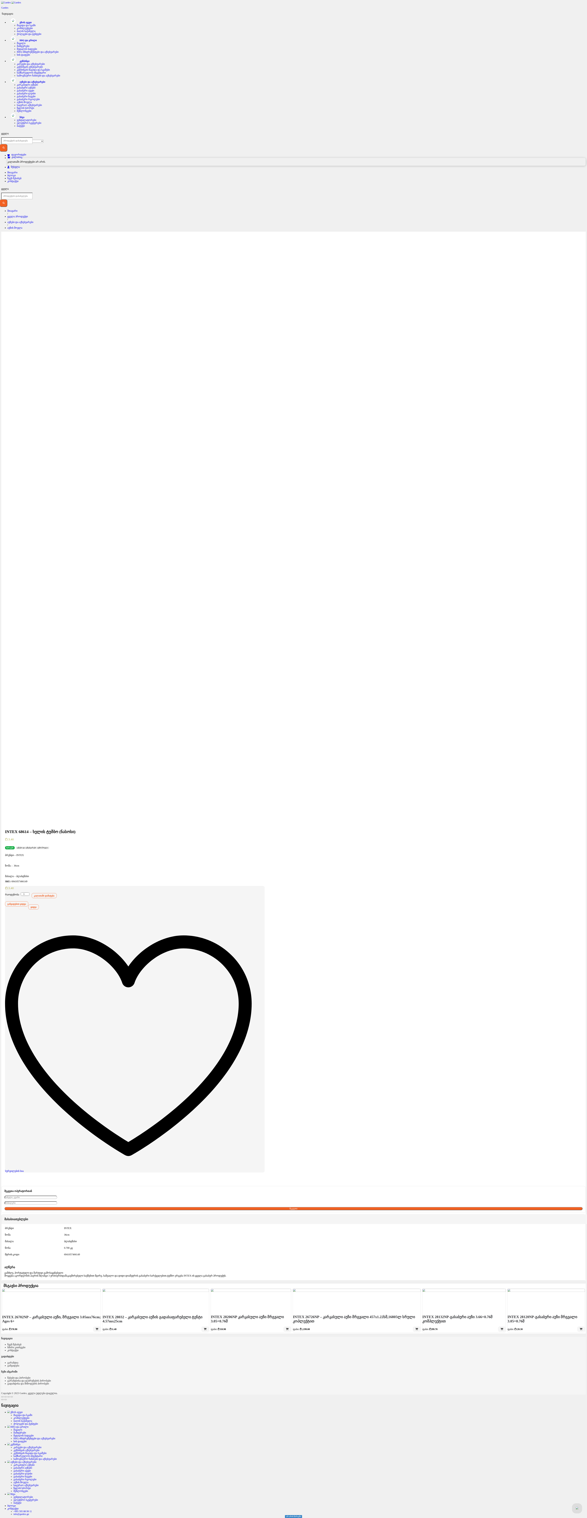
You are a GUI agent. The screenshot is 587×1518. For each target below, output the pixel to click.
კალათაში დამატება (44, 895)
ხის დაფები (23, 54)
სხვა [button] (21, 117)
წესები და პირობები (18, 1377)
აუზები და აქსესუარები (26, 848)
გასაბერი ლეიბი (26, 93)
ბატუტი (21, 126)
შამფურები (23, 46)
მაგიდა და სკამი (26, 25)
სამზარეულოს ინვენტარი (31, 72)
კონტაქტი (12, 181)
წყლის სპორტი (25, 108)
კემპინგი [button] (24, 61)
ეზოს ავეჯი (16, 1412)
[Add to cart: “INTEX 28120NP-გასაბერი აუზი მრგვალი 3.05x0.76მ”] (581, 1329)
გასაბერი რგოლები (28, 99)
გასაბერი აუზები (26, 87)
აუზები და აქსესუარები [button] (32, 82)
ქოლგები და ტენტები (29, 34)
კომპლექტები (25, 28)
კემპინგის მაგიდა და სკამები (33, 69)
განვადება (13, 1365)
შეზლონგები (24, 111)
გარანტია (12, 1362)
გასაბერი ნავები (26, 96)
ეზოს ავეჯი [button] (25, 22)
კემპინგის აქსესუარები (30, 67)
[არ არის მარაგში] (51, 1300)
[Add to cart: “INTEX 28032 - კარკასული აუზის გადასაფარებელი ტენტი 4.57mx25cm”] (205, 1329)
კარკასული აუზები (27, 84)
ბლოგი (11, 175)
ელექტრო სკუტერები (29, 123)
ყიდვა (34, 907)
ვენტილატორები (26, 120)
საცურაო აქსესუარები (29, 105)
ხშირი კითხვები (16, 1347)
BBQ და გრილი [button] (28, 40)
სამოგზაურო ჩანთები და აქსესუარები (38, 75)
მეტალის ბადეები (27, 49)
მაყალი (21, 43)
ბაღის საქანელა (26, 31)
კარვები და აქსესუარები (31, 64)
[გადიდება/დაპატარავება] (11, 1396)
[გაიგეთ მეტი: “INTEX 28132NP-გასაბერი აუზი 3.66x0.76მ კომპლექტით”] (502, 1329)
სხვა (12, 1494)
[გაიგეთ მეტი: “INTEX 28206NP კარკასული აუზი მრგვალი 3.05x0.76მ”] (287, 1329)
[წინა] (2, 1399)
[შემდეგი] (5, 1399)
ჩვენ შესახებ (14, 178)
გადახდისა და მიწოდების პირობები (28, 1383)
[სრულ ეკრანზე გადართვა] (8, 1396)
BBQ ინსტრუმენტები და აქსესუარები (38, 52)
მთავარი (12, 172)
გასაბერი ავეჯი (25, 90)
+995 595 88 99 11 (22, 1511)
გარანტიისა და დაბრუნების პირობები (29, 1380)
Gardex (4, 7)
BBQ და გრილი (19, 1427)
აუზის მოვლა (24, 102)
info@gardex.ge (21, 1514)
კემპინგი (15, 1444)
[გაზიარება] (5, 1396)
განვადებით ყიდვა (16, 904)
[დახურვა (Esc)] (2, 1396)
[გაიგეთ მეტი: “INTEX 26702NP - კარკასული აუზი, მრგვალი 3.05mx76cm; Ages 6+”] (97, 1329)
